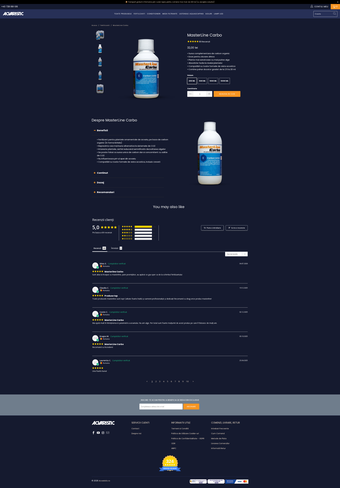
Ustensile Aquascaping (191, 13)
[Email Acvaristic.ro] (108, 433)
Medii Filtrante (169, 13)
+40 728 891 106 (9, 6)
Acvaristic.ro (104, 480)
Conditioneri (154, 13)
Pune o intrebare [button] (214, 228)
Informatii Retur (218, 448)
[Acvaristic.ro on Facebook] (94, 433)
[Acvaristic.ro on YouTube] (98, 433)
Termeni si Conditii (180, 428)
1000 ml (213, 81)
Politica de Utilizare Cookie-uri (185, 433)
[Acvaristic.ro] (13, 14)
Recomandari (105, 192)
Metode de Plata (218, 438)
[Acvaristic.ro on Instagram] (103, 433)
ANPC (173, 448)
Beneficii (102, 130)
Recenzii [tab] (97, 248)
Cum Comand (218, 433)
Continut (102, 172)
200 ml (192, 81)
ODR (173, 443)
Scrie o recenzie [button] (238, 228)
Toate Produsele (123, 13)
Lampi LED (218, 13)
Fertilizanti (139, 13)
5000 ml (224, 81)
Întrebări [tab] (114, 248)
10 (187, 381)
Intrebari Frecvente (220, 428)
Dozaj (100, 182)
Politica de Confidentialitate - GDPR (187, 438)
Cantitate (192, 88)
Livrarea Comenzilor (220, 443)
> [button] (193, 381)
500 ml (202, 81)
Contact (135, 428)
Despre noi (136, 433)
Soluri (208, 13)
